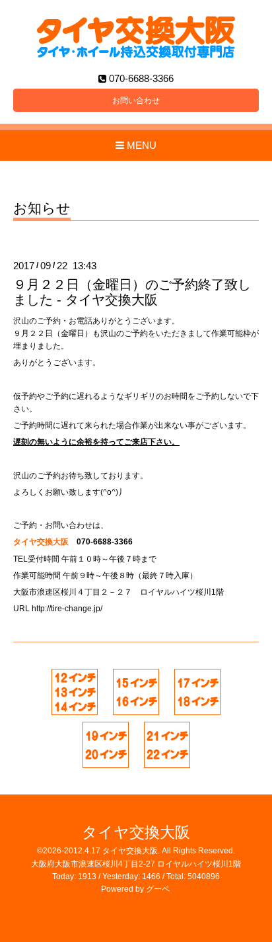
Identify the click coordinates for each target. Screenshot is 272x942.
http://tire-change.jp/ (67, 608)
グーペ (158, 889)
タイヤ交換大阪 (136, 832)
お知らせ (42, 208)
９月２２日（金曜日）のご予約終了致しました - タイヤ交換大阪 (132, 292)
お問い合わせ (136, 100)
